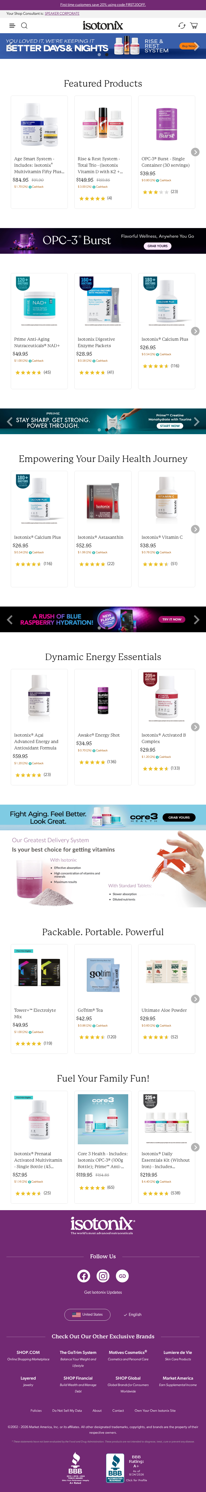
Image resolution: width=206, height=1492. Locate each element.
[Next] (195, 152)
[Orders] (182, 25)
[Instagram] (103, 1276)
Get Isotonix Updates (103, 1292)
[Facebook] (83, 1276)
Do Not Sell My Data (67, 1411)
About (97, 1411)
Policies (36, 1411)
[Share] (122, 1276)
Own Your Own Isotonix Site (155, 1411)
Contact (118, 1411)
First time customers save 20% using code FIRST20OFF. (103, 5)
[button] (9, 46)
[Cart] (194, 25)
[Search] (24, 25)
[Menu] (12, 25)
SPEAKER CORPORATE (62, 14)
